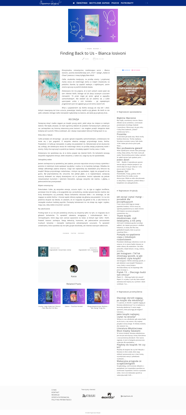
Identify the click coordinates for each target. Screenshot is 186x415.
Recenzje (96, 48)
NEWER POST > (94, 248)
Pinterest (81, 233)
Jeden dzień (123, 159)
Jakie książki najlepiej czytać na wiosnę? (128, 315)
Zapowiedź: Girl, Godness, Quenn (88, 251)
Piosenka (121, 134)
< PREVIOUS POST (54, 248)
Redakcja (56, 395)
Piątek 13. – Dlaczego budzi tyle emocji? (131, 273)
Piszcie (115, 3)
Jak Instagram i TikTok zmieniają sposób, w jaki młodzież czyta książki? (130, 256)
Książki (89, 48)
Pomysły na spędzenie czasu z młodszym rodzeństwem (128, 237)
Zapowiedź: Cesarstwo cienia (60, 250)
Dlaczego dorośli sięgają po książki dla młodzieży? (130, 299)
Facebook (66, 233)
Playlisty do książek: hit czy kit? (131, 346)
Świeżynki (82, 3)
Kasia (87, 59)
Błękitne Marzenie (126, 118)
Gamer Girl (122, 171)
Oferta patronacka (60, 397)
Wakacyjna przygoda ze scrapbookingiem (129, 362)
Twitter (73, 233)
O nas (54, 390)
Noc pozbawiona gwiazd (129, 148)
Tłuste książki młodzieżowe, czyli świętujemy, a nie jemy (129, 218)
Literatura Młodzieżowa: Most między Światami (129, 329)
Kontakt (55, 392)
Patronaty (127, 3)
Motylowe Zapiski (99, 3)
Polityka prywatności (61, 400)
